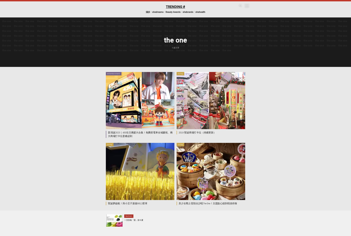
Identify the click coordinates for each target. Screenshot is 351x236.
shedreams (158, 12)
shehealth (200, 12)
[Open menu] (247, 5)
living (180, 74)
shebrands (188, 12)
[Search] (240, 5)
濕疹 (148, 12)
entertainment (113, 74)
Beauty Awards (173, 12)
